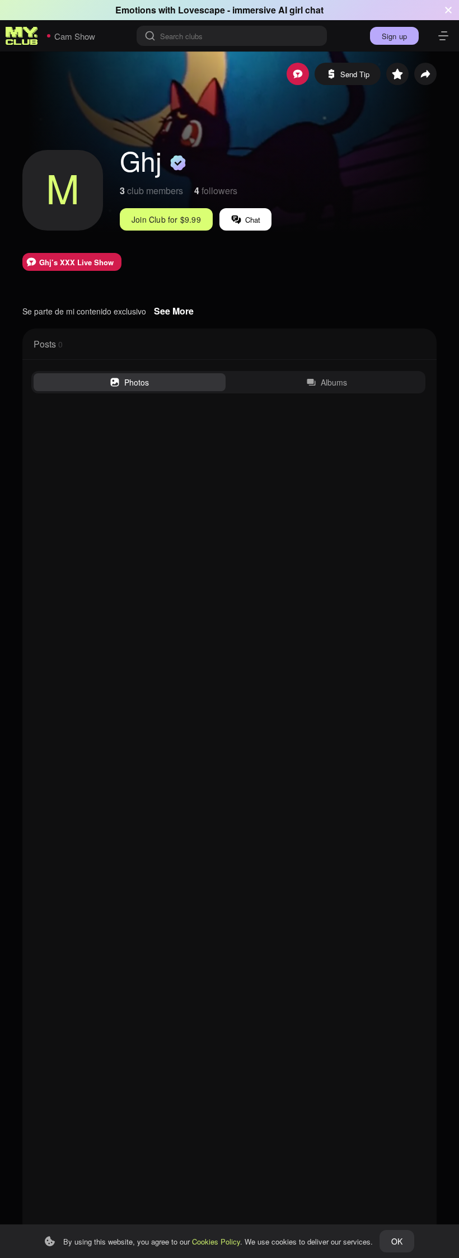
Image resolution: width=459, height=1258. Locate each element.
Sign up (394, 36)
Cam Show (74, 36)
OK (396, 1241)
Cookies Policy (216, 1241)
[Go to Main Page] (22, 36)
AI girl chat (301, 9)
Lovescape (201, 9)
